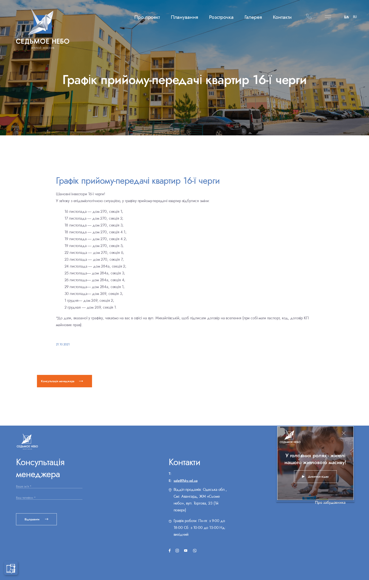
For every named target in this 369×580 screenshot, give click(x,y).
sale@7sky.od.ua (186, 480)
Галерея (253, 17)
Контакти (282, 17)
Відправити (32, 519)
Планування (184, 17)
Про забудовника (330, 502)
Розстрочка (221, 17)
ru (355, 17)
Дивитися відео (318, 476)
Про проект (147, 17)
